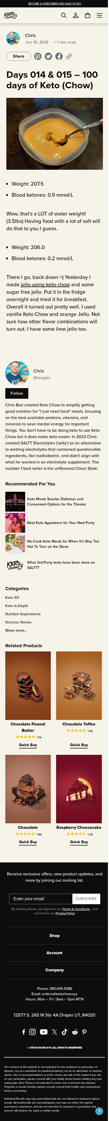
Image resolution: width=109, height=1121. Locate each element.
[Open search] (63, 15)
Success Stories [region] (17, 627)
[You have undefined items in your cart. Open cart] (83, 15)
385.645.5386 (58, 996)
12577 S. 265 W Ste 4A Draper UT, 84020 (52, 1023)
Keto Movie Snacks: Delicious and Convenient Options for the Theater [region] (55, 506)
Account (53, 961)
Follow (16, 392)
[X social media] (52, 1039)
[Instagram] (31, 1040)
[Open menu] (95, 15)
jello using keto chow (44, 283)
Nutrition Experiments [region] (22, 619)
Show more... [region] (15, 635)
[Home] (10, 15)
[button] (95, 1111)
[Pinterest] (82, 1039)
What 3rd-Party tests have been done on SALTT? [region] (60, 570)
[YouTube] (42, 1039)
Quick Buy (26, 748)
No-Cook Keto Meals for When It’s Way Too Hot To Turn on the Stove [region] (62, 549)
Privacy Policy (62, 921)
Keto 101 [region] (11, 602)
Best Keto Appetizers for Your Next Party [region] (59, 527)
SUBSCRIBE (84, 906)
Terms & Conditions (74, 917)
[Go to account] (75, 15)
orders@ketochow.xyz (58, 1002)
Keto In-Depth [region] (15, 610)
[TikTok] (63, 1040)
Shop (53, 943)
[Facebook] (21, 1039)
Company (52, 978)
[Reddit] (73, 1039)
